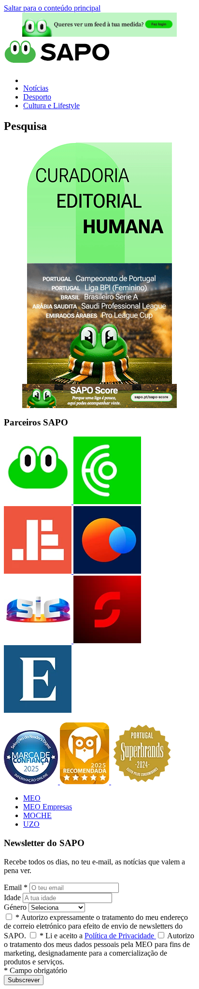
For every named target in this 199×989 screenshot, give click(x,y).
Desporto (37, 97)
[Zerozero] (106, 571)
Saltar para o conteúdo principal (52, 8)
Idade (12, 897)
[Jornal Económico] (37, 571)
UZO (31, 824)
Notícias (35, 88)
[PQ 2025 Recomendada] (85, 781)
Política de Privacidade (120, 936)
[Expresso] (37, 710)
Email (16, 887)
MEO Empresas (47, 807)
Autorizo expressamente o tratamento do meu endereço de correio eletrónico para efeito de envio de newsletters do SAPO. (96, 926)
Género (15, 907)
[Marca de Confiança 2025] (32, 781)
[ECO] (106, 501)
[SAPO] (37, 501)
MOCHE (37, 815)
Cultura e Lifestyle (51, 105)
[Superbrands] (142, 781)
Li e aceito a (98, 936)
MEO (32, 798)
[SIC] (37, 640)
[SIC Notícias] (106, 640)
